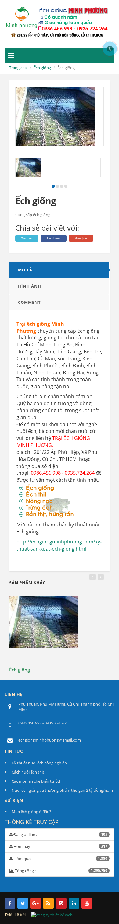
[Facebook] (10, 903)
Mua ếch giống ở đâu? (31, 811)
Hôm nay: (60, 846)
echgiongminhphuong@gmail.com (49, 740)
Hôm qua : (60, 858)
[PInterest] (61, 903)
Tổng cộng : (60, 870)
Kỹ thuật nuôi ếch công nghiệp (39, 763)
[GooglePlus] (35, 903)
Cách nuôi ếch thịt (28, 772)
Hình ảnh (29, 286)
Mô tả (25, 270)
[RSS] (48, 903)
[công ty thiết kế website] (52, 914)
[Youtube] (86, 903)
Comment (29, 302)
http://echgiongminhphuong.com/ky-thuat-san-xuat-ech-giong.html (59, 545)
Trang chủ (18, 67)
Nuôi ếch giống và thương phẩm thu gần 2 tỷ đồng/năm (62, 790)
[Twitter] (22, 903)
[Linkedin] (74, 903)
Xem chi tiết (17, 667)
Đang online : (60, 834)
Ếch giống (42, 67)
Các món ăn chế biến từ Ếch (37, 781)
